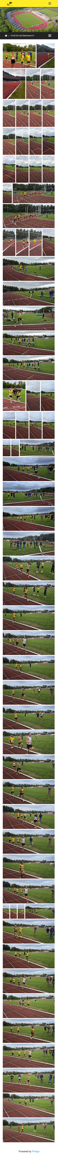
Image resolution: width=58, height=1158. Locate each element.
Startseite (6, 35)
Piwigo (35, 1151)
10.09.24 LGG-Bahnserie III (22, 35)
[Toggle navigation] (49, 3)
